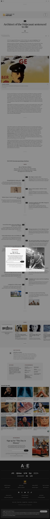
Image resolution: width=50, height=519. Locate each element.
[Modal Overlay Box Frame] (25, 259)
